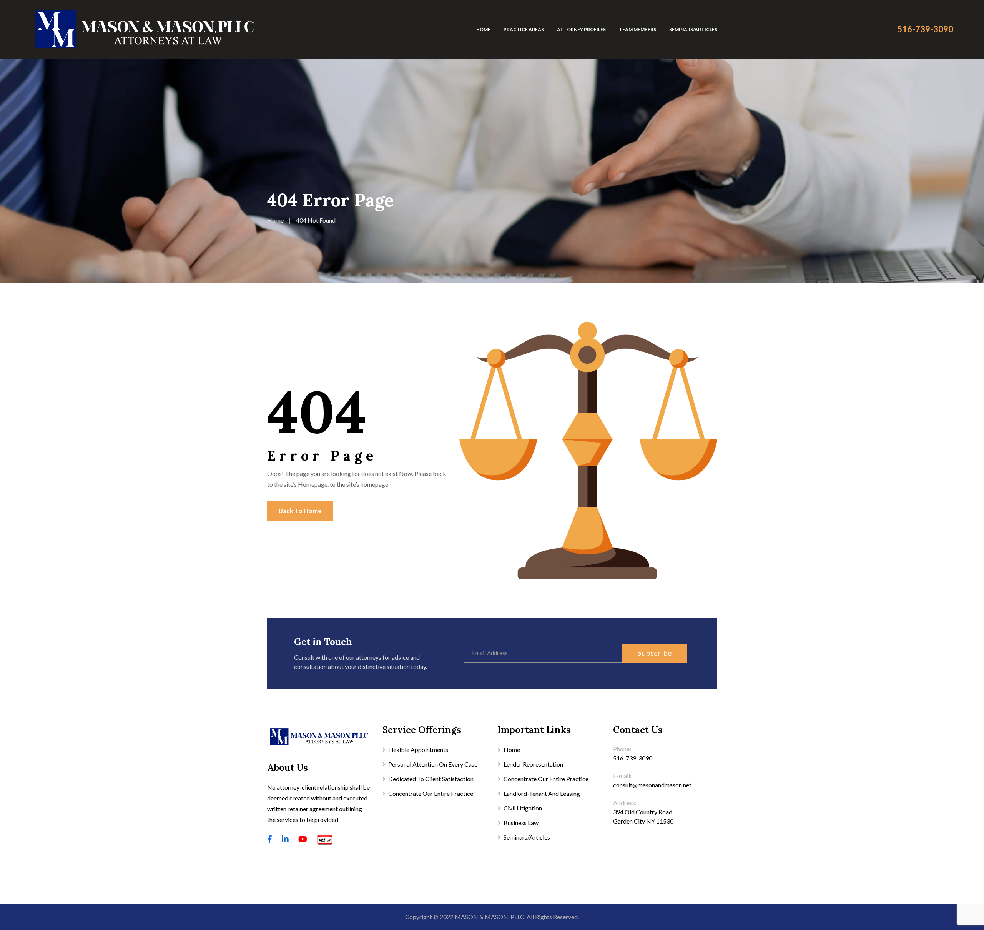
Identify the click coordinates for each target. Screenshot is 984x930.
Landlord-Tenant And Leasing (542, 793)
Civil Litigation (523, 808)
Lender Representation (533, 764)
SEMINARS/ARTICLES (693, 29)
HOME (483, 29)
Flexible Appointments (418, 749)
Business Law (521, 822)
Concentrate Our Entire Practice (430, 793)
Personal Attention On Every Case (432, 764)
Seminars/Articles (527, 837)
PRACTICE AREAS (524, 29)
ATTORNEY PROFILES (581, 29)
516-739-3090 (925, 29)
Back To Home (300, 511)
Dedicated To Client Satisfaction (431, 778)
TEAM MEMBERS (637, 29)
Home (512, 749)
